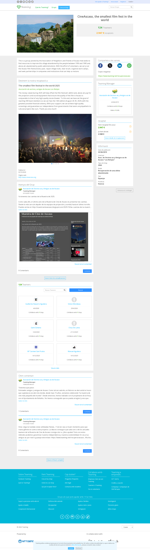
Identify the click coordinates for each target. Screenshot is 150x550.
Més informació (76, 545)
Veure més (55, 368)
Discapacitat (52, 505)
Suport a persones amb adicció (28, 501)
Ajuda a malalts (23, 505)
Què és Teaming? (42, 7)
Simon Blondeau (74, 304)
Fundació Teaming (24, 479)
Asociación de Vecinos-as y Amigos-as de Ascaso (41, 188)
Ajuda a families (83, 501)
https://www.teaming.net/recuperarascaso (114, 76)
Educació (51, 509)
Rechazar (79, 548)
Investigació (112, 501)
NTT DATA (115, 479)
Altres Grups (112, 509)
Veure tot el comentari (83, 264)
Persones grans (113, 505)
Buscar (80, 290)
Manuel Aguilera (74, 351)
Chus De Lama (74, 328)
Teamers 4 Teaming (95, 485)
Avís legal (68, 483)
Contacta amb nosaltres (73, 487)
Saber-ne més (22, 210)
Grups (54, 7)
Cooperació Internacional (26, 509)
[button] (51, 163)
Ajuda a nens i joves (84, 505)
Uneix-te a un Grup (48, 483)
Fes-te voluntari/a (94, 489)
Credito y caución (117, 483)
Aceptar (71, 548)
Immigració (82, 509)
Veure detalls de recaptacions (114, 138)
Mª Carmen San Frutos (36, 351)
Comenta (87, 271)
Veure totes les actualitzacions (55, 278)
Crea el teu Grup (47, 479)
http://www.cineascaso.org (27, 177)
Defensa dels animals (55, 501)
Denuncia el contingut (124, 190)
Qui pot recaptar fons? (49, 487)
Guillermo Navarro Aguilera (36, 304)
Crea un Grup (64, 7)
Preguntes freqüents (71, 479)
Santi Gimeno (36, 328)
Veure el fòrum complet (55, 460)
